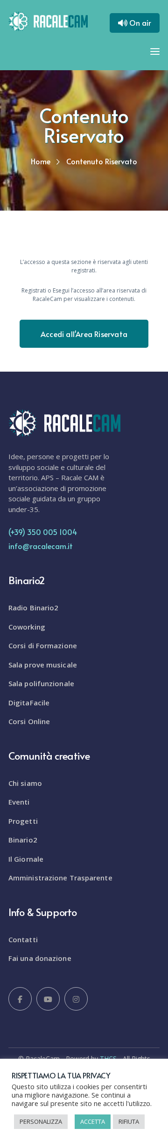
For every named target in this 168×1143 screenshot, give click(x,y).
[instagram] (76, 999)
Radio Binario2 (33, 607)
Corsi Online (29, 721)
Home (40, 161)
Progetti (23, 821)
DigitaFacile (28, 702)
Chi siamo (25, 783)
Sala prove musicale (42, 664)
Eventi (19, 801)
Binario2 (22, 839)
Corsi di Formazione (42, 645)
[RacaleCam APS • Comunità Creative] (48, 20)
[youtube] (48, 999)
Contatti (23, 939)
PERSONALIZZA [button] (41, 1121)
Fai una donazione (39, 958)
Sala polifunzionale (41, 683)
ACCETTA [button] (92, 1121)
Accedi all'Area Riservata (84, 334)
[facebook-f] (20, 999)
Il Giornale (25, 859)
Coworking (26, 626)
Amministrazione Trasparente (60, 877)
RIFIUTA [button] (129, 1121)
